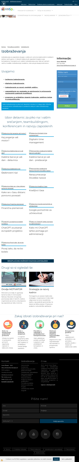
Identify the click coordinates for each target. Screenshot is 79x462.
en (75, 1)
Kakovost (59, 4)
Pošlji (67, 106)
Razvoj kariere (50, 15)
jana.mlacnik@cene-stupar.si (66, 65)
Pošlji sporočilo (58, 421)
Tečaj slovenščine (26, 378)
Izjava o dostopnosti (48, 385)
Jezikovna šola (64, 15)
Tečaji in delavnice (44, 10)
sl (73, 1)
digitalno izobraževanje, (15, 83)
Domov (3, 47)
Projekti (23, 386)
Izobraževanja (25, 47)
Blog (75, 4)
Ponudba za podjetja (13, 47)
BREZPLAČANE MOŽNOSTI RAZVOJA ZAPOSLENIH (28, 261)
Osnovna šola (25, 365)
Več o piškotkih (67, 459)
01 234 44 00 (5, 1)
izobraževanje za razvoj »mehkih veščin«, (21, 87)
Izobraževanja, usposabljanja (29, 372)
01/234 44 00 (7, 377)
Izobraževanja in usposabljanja (29, 15)
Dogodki (23, 390)
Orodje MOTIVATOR (11, 289)
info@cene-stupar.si (15, 1)
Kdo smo (23, 4)
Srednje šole (24, 367)
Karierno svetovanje (27, 385)
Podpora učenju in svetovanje (46, 4)
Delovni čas (31, 4)
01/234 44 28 (8, 379)
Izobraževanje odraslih (27, 388)
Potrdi (56, 459)
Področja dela (68, 4)
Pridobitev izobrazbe (26, 10)
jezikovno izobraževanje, (15, 79)
